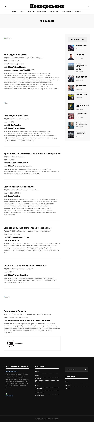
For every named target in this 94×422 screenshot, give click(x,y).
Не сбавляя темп (81, 94)
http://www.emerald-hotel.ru (20, 166)
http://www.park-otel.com (19, 320)
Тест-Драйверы (67, 11)
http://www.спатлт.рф (40, 320)
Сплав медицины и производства (81, 76)
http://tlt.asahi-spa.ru (17, 67)
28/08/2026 (80, 48)
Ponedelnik (19, 343)
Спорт (37, 385)
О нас (66, 381)
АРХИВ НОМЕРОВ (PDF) (11, 371)
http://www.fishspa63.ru (18, 275)
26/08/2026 (80, 71)
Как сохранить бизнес (81, 86)
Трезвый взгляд (54, 11)
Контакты (67, 385)
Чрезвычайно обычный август (81, 132)
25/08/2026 (80, 80)
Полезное (78, 11)
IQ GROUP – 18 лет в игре (81, 114)
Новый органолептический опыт (82, 105)
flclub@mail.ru (15, 125)
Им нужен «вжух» (81, 45)
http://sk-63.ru (14, 196)
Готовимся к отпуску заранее (81, 123)
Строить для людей (80, 55)
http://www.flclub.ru (16, 128)
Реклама (67, 388)
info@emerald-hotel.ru (18, 163)
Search (86, 369)
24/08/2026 (80, 136)
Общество (31, 11)
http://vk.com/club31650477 (22, 70)
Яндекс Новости (39, 395)
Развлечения (41, 11)
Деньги (22, 11)
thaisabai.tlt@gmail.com (19, 237)
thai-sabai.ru (13, 240)
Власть (14, 11)
